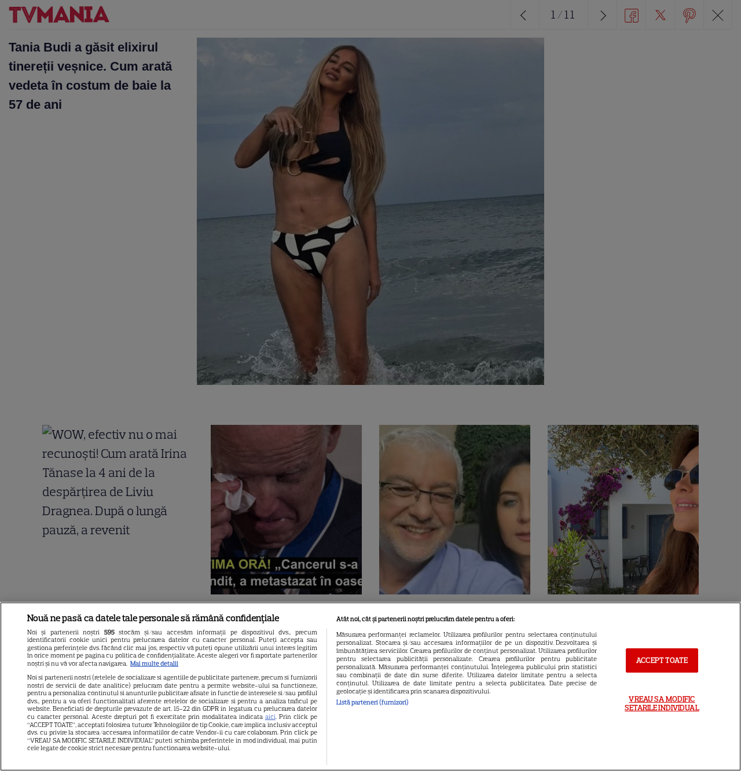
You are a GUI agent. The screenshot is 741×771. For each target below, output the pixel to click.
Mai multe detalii (154, 663)
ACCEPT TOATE (662, 660)
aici (270, 717)
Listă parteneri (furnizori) (372, 702)
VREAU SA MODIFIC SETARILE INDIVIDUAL (662, 704)
